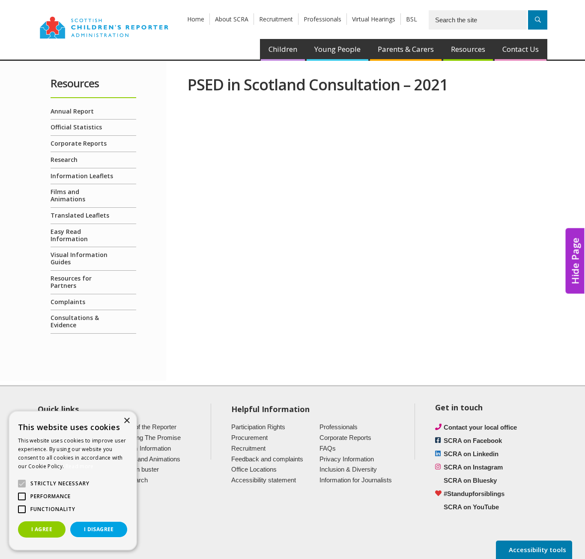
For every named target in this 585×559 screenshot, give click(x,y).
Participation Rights (258, 426)
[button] (21, 483)
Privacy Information (346, 459)
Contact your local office (480, 427)
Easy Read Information (69, 235)
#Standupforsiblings (474, 493)
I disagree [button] (99, 529)
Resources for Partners (71, 282)
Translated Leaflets (80, 215)
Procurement (249, 437)
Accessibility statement (263, 480)
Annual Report (72, 111)
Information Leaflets (82, 176)
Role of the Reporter (148, 426)
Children (283, 49)
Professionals (322, 19)
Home (195, 19)
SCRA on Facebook (473, 440)
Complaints (68, 302)
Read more (80, 466)
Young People (337, 49)
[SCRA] (104, 27)
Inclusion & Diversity (348, 469)
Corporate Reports (79, 143)
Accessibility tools (536, 549)
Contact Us (520, 49)
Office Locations (254, 469)
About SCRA (231, 19)
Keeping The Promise (150, 437)
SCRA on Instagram (473, 467)
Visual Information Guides (79, 258)
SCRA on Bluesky (470, 480)
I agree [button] (41, 529)
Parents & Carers (406, 49)
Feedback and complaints (267, 459)
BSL (411, 19)
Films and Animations (68, 195)
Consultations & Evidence (75, 321)
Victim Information (145, 448)
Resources (468, 49)
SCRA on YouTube (471, 507)
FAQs (327, 448)
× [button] (126, 421)
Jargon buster (139, 469)
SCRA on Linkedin (471, 453)
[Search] (537, 20)
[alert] (73, 480)
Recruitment (276, 19)
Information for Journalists (355, 480)
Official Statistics (76, 127)
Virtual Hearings (373, 19)
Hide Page (575, 261)
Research (64, 159)
